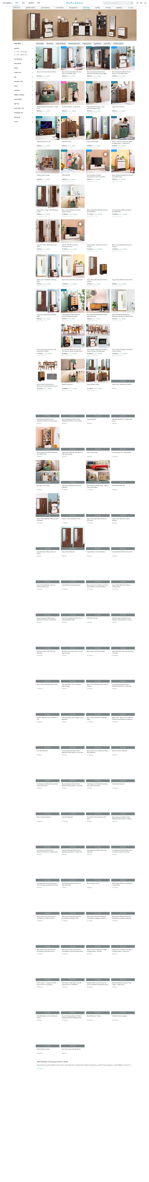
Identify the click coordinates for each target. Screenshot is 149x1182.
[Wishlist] (138, 3)
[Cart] (141, 3)
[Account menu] (145, 3)
